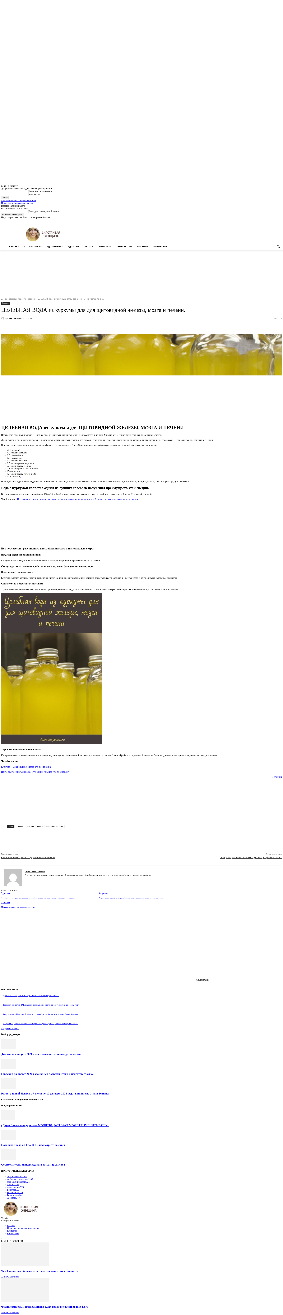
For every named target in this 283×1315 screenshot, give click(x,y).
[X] (272, 221)
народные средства (54, 826)
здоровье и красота (17, 299)
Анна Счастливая (15, 318)
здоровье (20, 826)
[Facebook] (263, 221)
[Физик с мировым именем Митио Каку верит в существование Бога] (25, 1301)
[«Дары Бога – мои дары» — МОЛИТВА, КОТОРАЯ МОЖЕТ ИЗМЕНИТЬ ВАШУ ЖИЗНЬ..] (8, 1119)
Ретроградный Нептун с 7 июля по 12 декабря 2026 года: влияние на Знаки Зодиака (40, 1014)
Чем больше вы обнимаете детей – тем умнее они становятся (39, 1271)
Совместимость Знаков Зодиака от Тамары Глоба (33, 1164)
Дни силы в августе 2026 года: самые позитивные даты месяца (31, 995)
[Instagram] (268, 221)
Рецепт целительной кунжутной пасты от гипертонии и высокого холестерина (131, 898)
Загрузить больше (10, 1028)
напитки (40, 826)
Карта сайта (13, 1233)
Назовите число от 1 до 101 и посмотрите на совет (33, 1144)
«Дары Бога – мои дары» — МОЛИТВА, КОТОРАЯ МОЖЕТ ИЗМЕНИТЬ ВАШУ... (55, 1125)
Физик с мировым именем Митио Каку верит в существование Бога (44, 1306)
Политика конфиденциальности (17, 203)
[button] (278, 246)
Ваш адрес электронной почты (43, 211)
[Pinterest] (55, 326)
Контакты (12, 1230)
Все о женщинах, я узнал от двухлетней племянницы (28, 857)
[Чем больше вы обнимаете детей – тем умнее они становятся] (25, 1265)
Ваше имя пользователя (40, 191)
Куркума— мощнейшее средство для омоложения (26, 767)
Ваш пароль (34, 194)
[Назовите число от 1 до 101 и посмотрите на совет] (8, 1139)
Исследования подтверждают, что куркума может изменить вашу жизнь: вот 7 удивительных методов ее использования (77, 499)
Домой (4, 299)
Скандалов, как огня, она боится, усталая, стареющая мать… (251, 857)
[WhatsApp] (66, 326)
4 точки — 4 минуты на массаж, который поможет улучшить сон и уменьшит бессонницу (38, 898)
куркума (30, 826)
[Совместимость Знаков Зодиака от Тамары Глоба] (8, 1159)
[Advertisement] (141, 272)
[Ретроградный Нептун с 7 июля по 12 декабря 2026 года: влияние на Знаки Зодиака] (8, 1088)
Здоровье (32, 299)
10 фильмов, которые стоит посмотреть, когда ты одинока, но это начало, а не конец (40, 1024)
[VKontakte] (36, 879)
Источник (277, 777)
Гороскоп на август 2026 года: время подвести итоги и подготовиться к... (47, 1073)
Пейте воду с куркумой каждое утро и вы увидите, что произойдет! (35, 772)
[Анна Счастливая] (3, 318)
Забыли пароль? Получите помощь (18, 200)
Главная (11, 1225)
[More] (77, 326)
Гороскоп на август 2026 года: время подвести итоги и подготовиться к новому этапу (41, 1005)
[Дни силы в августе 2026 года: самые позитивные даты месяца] (8, 1048)
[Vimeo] (276, 221)
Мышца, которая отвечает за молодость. (18, 907)
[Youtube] (280, 221)
